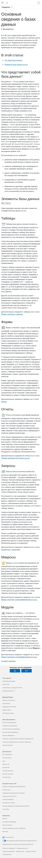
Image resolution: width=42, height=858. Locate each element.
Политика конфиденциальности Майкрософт (13, 828)
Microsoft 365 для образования (10, 732)
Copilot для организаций (8, 681)
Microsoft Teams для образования (11, 729)
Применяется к (8, 29)
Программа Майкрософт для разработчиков (13, 786)
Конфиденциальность (22, 848)
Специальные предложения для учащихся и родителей (16, 742)
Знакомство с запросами (10, 549)
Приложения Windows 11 (8, 691)
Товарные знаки (20, 851)
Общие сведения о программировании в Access (19, 599)
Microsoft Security (6, 757)
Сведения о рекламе (30, 851)
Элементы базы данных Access (16, 64)
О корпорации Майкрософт (9, 822)
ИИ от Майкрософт (7, 754)
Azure (3, 761)
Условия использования (8, 851)
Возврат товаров (6, 710)
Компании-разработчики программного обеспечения (16, 806)
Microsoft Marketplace (8, 799)
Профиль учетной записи (8, 700)
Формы (4, 401)
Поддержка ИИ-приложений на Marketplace (13, 793)
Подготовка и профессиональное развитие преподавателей (17, 738)
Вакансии (4, 818)
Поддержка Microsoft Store (9, 706)
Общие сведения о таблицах (12, 314)
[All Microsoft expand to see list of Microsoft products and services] (2, 2)
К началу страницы (8, 661)
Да (15, 671)
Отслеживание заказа (8, 713)
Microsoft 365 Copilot (7, 774)
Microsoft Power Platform (8, 802)
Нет (26, 671)
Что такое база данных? (13, 60)
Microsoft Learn (6, 790)
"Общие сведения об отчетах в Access (15, 458)
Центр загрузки (6, 703)
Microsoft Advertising (7, 770)
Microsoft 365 (5, 684)
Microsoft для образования (9, 722)
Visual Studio (5, 809)
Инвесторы (5, 831)
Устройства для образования (9, 725)
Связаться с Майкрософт (8, 848)
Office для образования (8, 735)
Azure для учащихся (7, 745)
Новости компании (7, 825)
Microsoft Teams (6, 777)
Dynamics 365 (5, 764)
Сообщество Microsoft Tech (9, 796)
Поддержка (6, 7)
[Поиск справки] (7, 2)
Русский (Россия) (10, 837)
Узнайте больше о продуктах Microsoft (12, 687)
